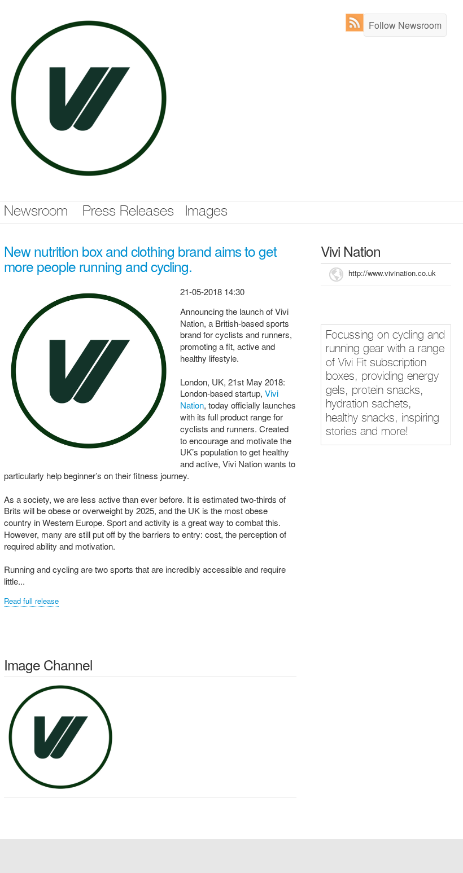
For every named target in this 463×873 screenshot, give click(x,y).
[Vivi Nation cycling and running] (60, 735)
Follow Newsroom (405, 25)
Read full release (31, 600)
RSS (357, 22)
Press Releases (128, 212)
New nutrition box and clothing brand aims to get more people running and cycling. (140, 258)
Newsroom (36, 212)
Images (206, 212)
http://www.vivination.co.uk (392, 272)
